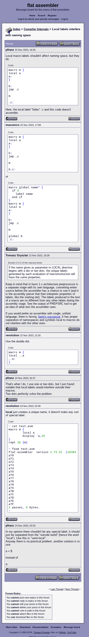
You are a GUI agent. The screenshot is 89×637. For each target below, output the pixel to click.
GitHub (62, 632)
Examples (56, 627)
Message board (72, 627)
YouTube (71, 632)
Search (41, 15)
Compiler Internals (36, 29)
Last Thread (57, 589)
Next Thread (72, 589)
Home (32, 15)
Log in (65, 19)
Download (25, 627)
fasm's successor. (49, 316)
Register (52, 15)
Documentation (40, 627)
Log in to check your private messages (38, 19)
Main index (11, 627)
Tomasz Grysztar (41, 632)
